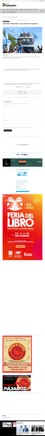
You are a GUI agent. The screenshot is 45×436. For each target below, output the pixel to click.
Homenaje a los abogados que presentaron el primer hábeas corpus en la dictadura (37, 433)
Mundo (16, 9)
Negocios (35, 9)
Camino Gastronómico (11, 12)
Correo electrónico (6, 120)
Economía (12, 9)
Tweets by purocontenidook (6, 417)
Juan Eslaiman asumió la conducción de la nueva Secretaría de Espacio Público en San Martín (23, 433)
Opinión (4, 12)
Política (7, 9)
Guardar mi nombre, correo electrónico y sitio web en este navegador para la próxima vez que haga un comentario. (19, 127)
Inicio (4, 9)
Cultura (25, 9)
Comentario (5, 105)
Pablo (4, 25)
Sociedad (29, 9)
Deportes (20, 9)
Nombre (5, 116)
